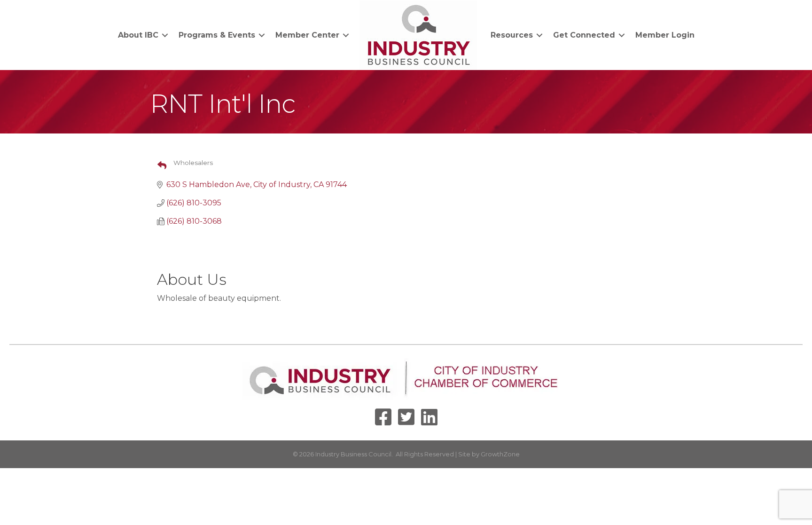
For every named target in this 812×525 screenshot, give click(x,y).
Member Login (665, 35)
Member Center (307, 35)
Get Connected (584, 35)
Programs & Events (217, 35)
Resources (512, 35)
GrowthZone (500, 454)
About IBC (138, 35)
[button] (158, 165)
